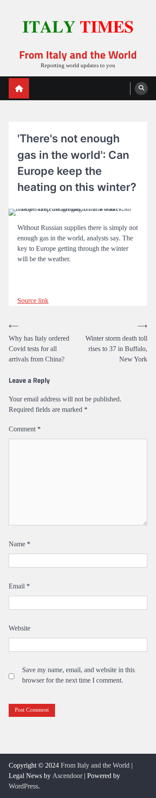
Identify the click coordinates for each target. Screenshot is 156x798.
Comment (25, 429)
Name (19, 544)
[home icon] (19, 88)
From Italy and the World (78, 54)
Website (19, 628)
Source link (33, 300)
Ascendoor (67, 775)
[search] (141, 88)
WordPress (23, 786)
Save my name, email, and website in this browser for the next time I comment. (78, 675)
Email (19, 586)
